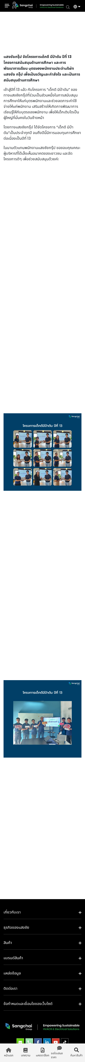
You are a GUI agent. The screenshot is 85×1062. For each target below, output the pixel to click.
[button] (75, 7)
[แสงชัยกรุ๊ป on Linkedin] (47, 1042)
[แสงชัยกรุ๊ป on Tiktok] (64, 1042)
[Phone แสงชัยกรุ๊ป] (29, 1042)
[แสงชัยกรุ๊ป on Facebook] (38, 1042)
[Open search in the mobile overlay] (68, 6)
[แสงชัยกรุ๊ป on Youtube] (56, 1042)
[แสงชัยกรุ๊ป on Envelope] (20, 1042)
